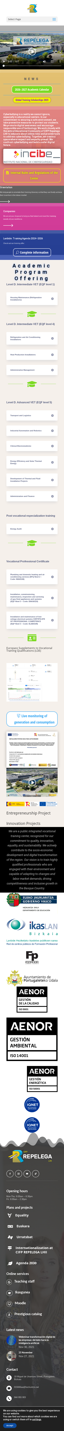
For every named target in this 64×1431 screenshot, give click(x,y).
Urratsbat (25, 1237)
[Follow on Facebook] (10, 1173)
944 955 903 (20, 1397)
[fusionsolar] (32, 701)
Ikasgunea (22, 1292)
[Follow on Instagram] (18, 1173)
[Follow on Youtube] (27, 1173)
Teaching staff (24, 1281)
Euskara (23, 1226)
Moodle (20, 1303)
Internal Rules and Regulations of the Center (34, 175)
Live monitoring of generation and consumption (34, 718)
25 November (25, 1353)
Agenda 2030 (26, 1263)
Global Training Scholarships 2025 (32, 100)
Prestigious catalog (28, 1314)
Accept (9, 1425)
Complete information (34, 252)
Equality (22, 1215)
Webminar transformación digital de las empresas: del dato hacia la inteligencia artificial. (37, 1340)
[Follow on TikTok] (35, 1173)
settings (36, 1419)
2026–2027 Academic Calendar (32, 89)
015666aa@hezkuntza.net (26, 1387)
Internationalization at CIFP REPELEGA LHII (34, 1250)
